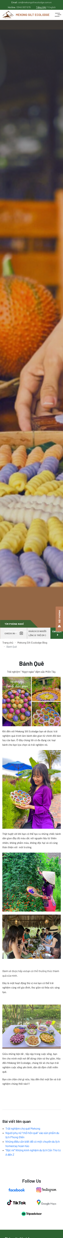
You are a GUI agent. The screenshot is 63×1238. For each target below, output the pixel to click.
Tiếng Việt (41, 7)
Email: (31, 2)
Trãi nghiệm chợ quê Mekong (22, 1128)
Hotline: (19, 7)
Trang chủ (7, 642)
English (52, 7)
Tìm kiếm (56, 631)
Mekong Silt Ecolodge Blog (32, 642)
